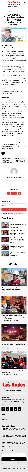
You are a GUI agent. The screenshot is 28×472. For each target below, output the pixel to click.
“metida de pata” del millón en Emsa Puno (20, 161)
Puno (3, 154)
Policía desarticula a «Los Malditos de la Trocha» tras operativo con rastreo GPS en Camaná (17, 240)
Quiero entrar (13, 209)
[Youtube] (19, 409)
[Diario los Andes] (14, 171)
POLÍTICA (10, 11)
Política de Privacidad (18, 213)
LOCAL (2, 439)
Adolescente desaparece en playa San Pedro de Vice (17, 247)
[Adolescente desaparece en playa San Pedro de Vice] (5, 247)
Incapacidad (22, 152)
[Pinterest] (15, 193)
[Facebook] (8, 193)
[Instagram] (7, 409)
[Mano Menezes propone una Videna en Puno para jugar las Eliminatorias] (5, 253)
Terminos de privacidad (14, 462)
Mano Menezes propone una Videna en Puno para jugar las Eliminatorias (18, 254)
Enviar (13, 459)
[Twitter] (12, 193)
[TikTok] (11, 409)
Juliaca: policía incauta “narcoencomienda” (7, 161)
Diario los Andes (15, 4)
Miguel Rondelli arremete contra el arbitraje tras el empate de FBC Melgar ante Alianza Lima (17, 232)
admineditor (6, 293)
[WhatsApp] (19, 193)
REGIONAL (18, 11)
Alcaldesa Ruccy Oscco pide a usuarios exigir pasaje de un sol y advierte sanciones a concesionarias (18, 225)
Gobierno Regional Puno (12, 152)
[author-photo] (2, 293)
